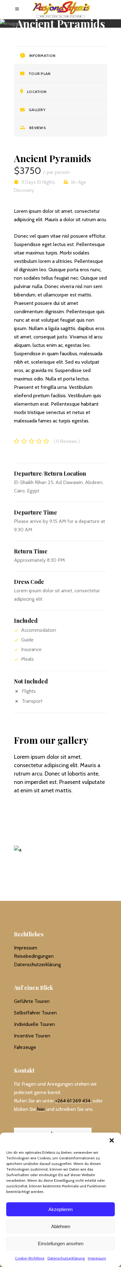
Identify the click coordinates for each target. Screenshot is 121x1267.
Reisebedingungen (34, 956)
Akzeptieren (60, 1209)
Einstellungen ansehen (60, 1243)
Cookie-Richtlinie (29, 1258)
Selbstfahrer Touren (35, 1013)
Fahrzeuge (25, 1047)
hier (41, 1109)
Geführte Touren (32, 1001)
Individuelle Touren (34, 1024)
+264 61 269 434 (72, 1101)
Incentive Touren (32, 1036)
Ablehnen (60, 1226)
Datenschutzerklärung (66, 1258)
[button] (112, 1140)
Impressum (97, 1258)
